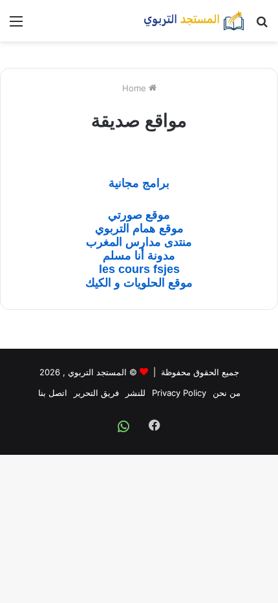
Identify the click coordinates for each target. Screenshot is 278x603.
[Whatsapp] (123, 426)
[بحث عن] (261, 25)
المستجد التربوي (97, 372)
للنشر (135, 393)
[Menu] (16, 25)
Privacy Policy (179, 393)
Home (135, 88)
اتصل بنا (52, 393)
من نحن (227, 393)
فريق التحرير (96, 393)
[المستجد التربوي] (194, 20)
